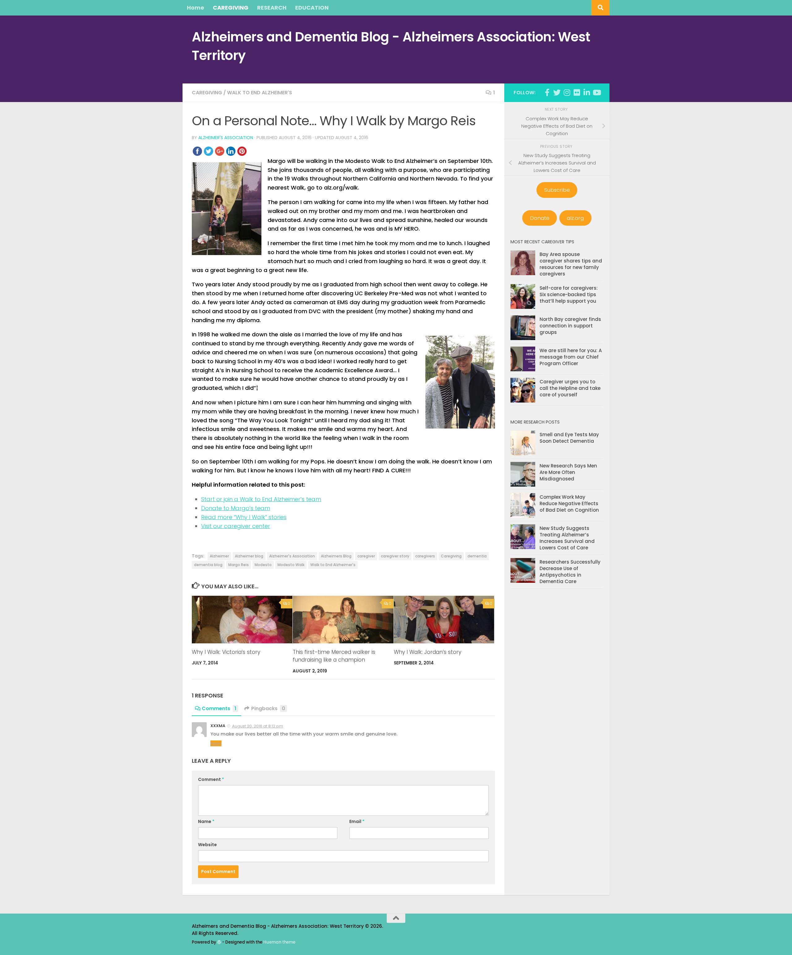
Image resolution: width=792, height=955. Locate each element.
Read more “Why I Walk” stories (243, 517)
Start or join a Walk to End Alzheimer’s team (261, 499)
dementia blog (208, 564)
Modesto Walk (291, 564)
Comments (219, 708)
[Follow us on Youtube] (596, 92)
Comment (211, 779)
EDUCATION (312, 7)
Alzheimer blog (249, 556)
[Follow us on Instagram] (566, 92)
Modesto (263, 564)
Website (207, 845)
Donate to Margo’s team (235, 508)
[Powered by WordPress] (219, 942)
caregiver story (395, 556)
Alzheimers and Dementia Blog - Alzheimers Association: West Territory (391, 46)
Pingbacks (268, 708)
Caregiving (207, 92)
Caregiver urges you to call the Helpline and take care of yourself (570, 388)
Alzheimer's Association (225, 137)
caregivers (425, 556)
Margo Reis (238, 564)
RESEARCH (271, 7)
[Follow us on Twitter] (557, 92)
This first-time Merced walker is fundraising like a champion (334, 656)
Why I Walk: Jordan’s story (427, 652)
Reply (216, 743)
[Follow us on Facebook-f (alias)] (547, 92)
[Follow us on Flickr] (576, 92)
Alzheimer (219, 556)
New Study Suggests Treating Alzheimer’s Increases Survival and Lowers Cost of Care (567, 538)
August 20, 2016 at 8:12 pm (257, 726)
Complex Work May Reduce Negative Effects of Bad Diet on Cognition (569, 503)
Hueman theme (279, 942)
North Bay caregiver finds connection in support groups (570, 325)
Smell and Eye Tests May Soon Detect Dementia (569, 437)
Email (356, 821)
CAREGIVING (230, 7)
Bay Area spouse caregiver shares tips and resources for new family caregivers (571, 264)
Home (195, 7)
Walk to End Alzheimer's (259, 92)
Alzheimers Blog (336, 556)
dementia (477, 556)
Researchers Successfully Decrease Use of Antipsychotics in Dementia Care (570, 572)
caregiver (366, 556)
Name (206, 821)
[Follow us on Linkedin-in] (586, 92)
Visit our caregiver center (235, 526)
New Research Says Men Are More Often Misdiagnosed (568, 472)
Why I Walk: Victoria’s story (226, 652)
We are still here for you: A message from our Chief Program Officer (571, 357)
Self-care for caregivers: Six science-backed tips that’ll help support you (569, 294)
